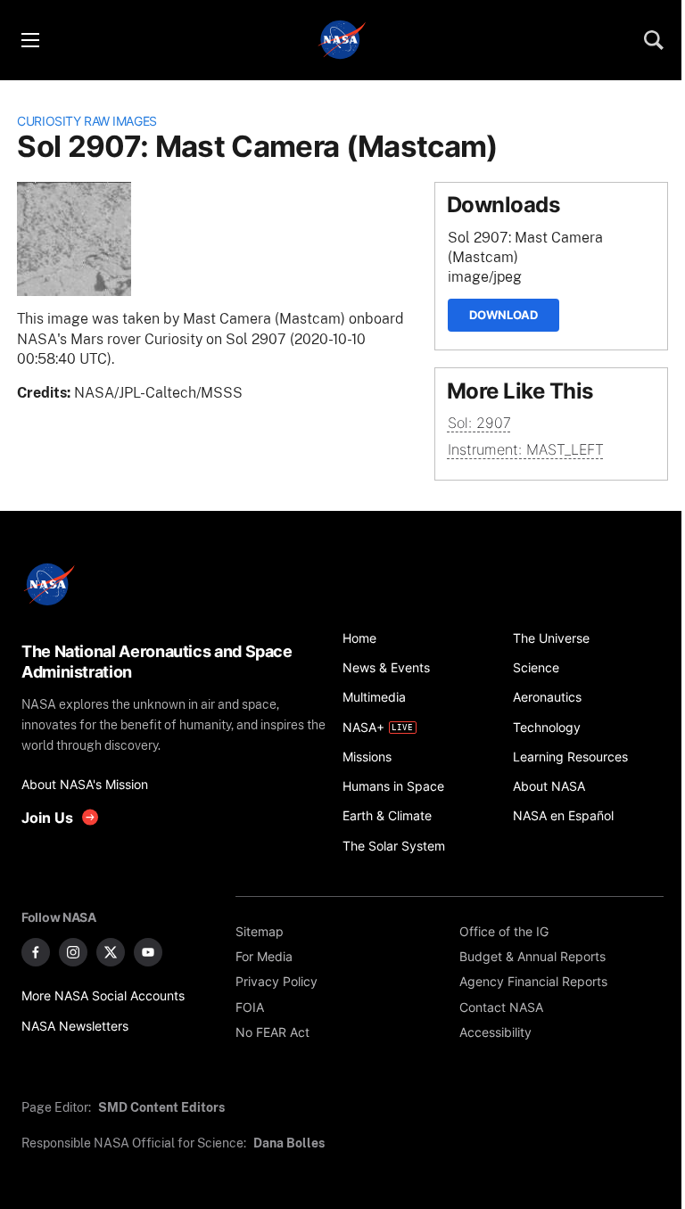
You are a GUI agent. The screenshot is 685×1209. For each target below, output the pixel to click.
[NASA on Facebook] (35, 952)
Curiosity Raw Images (87, 120)
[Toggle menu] (29, 40)
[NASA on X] (110, 952)
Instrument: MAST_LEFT (526, 449)
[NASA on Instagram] (73, 952)
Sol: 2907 (479, 423)
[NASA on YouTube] (148, 952)
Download (503, 315)
